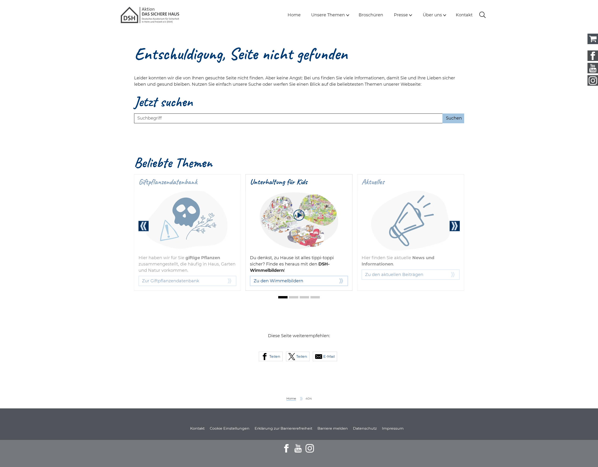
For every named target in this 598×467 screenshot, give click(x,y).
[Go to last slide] (143, 226)
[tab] (283, 297)
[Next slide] (454, 226)
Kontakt (464, 15)
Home (294, 15)
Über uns (432, 15)
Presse (401, 15)
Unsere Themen (328, 15)
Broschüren (371, 15)
